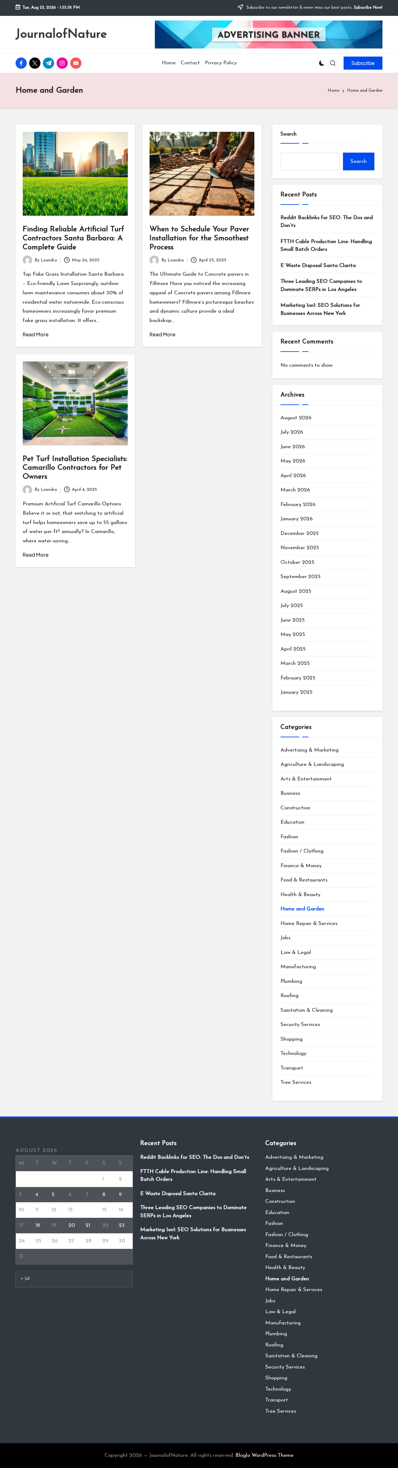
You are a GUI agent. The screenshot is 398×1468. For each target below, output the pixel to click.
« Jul (25, 1279)
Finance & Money (301, 865)
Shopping (291, 1039)
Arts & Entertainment (306, 779)
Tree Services (295, 1082)
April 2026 (293, 475)
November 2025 (299, 547)
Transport (291, 1068)
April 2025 (293, 649)
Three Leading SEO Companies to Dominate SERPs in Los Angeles (321, 285)
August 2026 (296, 418)
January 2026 (296, 519)
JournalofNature (61, 34)
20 (71, 1225)
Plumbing (291, 981)
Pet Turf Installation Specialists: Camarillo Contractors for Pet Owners (75, 468)
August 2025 (295, 591)
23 (122, 1225)
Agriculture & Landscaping (312, 764)
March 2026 (295, 490)
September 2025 (300, 576)
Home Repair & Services (308, 923)
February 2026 (298, 504)
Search (288, 134)
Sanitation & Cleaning (306, 1010)
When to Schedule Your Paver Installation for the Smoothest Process (199, 238)
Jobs (285, 938)
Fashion (289, 837)
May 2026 (292, 461)
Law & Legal (295, 952)
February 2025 (297, 678)
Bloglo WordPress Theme (264, 1455)
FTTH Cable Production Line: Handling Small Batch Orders (326, 245)
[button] (363, 63)
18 (37, 1225)
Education (292, 822)
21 (88, 1225)
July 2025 (291, 605)
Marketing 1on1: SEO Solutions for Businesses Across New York (320, 309)
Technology (293, 1053)
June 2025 (292, 620)
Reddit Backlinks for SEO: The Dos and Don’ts (326, 221)
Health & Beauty (300, 894)
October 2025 (297, 562)
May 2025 (292, 634)
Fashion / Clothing (301, 851)
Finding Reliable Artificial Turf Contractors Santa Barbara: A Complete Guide (73, 238)
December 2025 (299, 533)
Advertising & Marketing (309, 750)
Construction (295, 808)
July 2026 (291, 432)
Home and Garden (302, 909)
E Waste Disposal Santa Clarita (318, 265)
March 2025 (295, 663)
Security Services (300, 1024)
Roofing (289, 995)
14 (88, 1210)
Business (290, 793)
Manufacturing (298, 966)
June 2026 (292, 446)
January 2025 (296, 692)
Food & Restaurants (303, 880)
